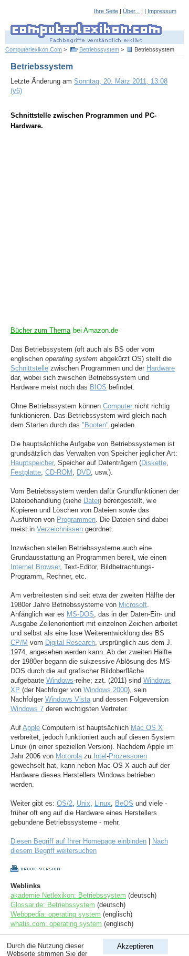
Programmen (76, 519)
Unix (83, 803)
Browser (48, 567)
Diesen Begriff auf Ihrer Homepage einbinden (78, 841)
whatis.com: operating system (56, 924)
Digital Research (70, 642)
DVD (84, 472)
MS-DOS (80, 614)
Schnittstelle (29, 368)
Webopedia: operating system (55, 914)
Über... (131, 11)
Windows (60, 680)
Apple (31, 728)
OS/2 (64, 803)
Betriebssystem (99, 49)
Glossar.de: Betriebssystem (52, 905)
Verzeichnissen (60, 529)
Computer (117, 406)
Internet (22, 567)
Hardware (160, 368)
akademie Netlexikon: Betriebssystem (68, 895)
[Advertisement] (94, 231)
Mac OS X (147, 728)
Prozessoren (128, 756)
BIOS (98, 387)
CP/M (19, 642)
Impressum (162, 11)
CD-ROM (58, 472)
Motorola (69, 756)
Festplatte (25, 472)
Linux (102, 803)
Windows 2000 (105, 690)
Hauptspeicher (32, 463)
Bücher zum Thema (40, 330)
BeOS (124, 803)
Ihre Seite (106, 11)
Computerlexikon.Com (33, 49)
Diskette (153, 463)
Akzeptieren (135, 946)
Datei (91, 501)
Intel (100, 756)
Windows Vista (67, 699)
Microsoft (133, 605)
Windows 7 (27, 709)
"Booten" (95, 425)
